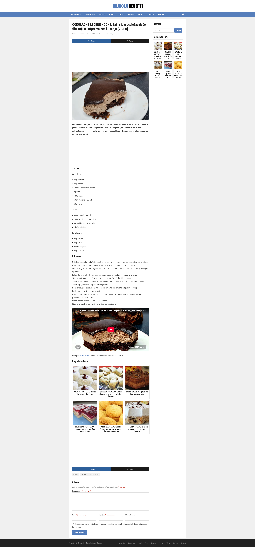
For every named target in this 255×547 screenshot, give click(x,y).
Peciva (131, 14)
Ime (79, 515)
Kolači (102, 14)
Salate (141, 14)
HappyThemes (97, 543)
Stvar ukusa (84, 355)
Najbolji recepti (79, 543)
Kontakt (161, 14)
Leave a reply (108, 34)
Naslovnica (76, 14)
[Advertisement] (110, 58)
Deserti (121, 14)
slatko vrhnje (94, 474)
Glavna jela (90, 14)
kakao (76, 474)
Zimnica (151, 14)
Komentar (81, 491)
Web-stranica (130, 515)
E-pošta (107, 515)
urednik (82, 34)
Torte (111, 14)
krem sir (84, 474)
